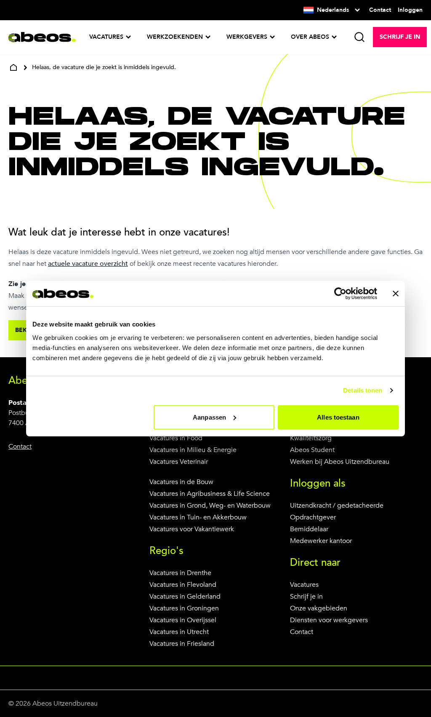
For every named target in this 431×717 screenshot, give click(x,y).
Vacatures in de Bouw (181, 482)
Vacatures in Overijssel (182, 620)
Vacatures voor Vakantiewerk (191, 529)
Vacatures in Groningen (184, 608)
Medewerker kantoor (321, 541)
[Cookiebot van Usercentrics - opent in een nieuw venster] (340, 293)
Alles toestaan (338, 416)
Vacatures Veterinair (178, 461)
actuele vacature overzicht (88, 263)
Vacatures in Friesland (181, 643)
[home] (13, 67)
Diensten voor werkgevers (329, 620)
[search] (359, 37)
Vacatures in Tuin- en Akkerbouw (198, 517)
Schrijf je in (306, 596)
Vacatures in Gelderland (185, 596)
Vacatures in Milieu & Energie (193, 450)
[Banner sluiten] (396, 294)
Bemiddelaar (309, 529)
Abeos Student (312, 450)
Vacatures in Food (175, 438)
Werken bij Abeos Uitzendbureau (339, 461)
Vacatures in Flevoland (182, 584)
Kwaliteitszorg (311, 438)
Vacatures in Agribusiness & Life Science (209, 493)
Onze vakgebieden (318, 608)
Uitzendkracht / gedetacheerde (336, 505)
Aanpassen (209, 416)
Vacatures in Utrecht (179, 632)
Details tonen (362, 390)
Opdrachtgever (313, 517)
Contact (301, 632)
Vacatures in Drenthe (180, 573)
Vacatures (304, 584)
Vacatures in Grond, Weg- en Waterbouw (210, 505)
